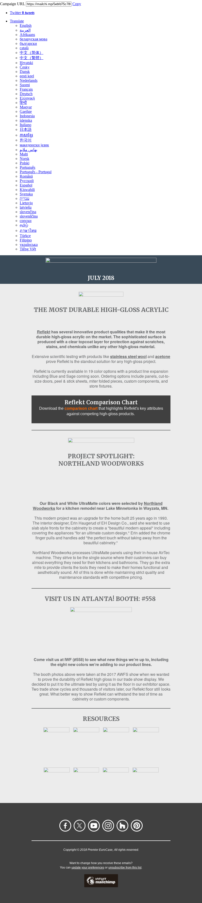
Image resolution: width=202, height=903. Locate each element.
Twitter (22, 13)
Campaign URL (12, 4)
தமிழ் (24, 225)
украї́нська (29, 244)
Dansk (25, 71)
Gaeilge (26, 111)
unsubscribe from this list (124, 867)
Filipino (26, 240)
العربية (25, 30)
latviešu (26, 207)
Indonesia (27, 116)
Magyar (26, 107)
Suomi (25, 85)
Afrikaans (27, 35)
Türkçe (25, 236)
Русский (27, 181)
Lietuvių (26, 203)
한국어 (26, 140)
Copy (76, 4)
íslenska (26, 120)
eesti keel (27, 76)
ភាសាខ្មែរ (26, 135)
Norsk (24, 158)
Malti (24, 154)
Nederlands (28, 80)
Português (27, 167)
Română (26, 176)
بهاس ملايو (28, 150)
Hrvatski (26, 63)
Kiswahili (27, 189)
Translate (17, 21)
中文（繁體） (31, 58)
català (24, 48)
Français (26, 89)
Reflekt (43, 332)
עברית (24, 198)
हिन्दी (23, 103)
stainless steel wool (128, 356)
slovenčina (28, 212)
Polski (24, 163)
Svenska (26, 194)
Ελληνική (27, 98)
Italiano (25, 125)
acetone (162, 356)
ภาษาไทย (28, 230)
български (28, 43)
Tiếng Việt (28, 249)
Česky (25, 67)
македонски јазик (34, 145)
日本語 (26, 129)
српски (26, 221)
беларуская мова (33, 39)
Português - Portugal (35, 172)
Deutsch (26, 94)
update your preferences (87, 867)
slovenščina (29, 216)
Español (26, 185)
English (26, 25)
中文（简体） (31, 53)
